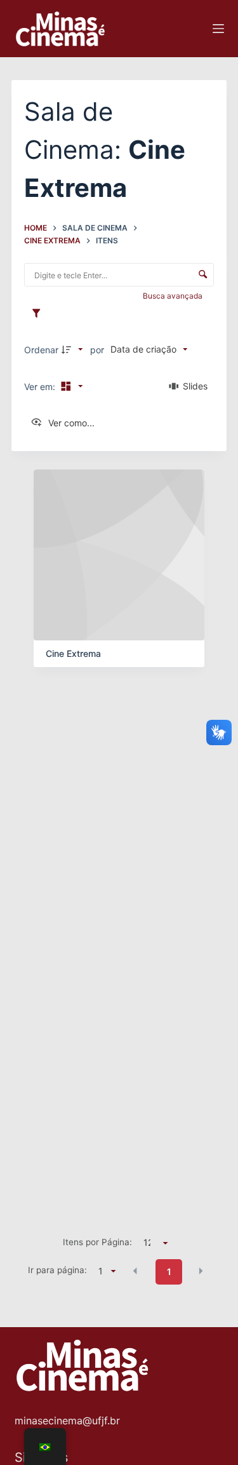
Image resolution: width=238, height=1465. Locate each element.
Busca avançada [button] (173, 295)
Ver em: (41, 386)
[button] (135, 1270)
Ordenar (41, 349)
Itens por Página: (97, 1242)
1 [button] (169, 1271)
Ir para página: (57, 1270)
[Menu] (218, 28)
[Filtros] (39, 313)
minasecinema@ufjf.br (67, 1420)
